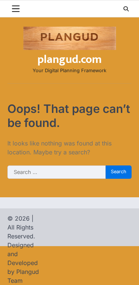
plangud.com (69, 59)
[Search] (126, 8)
